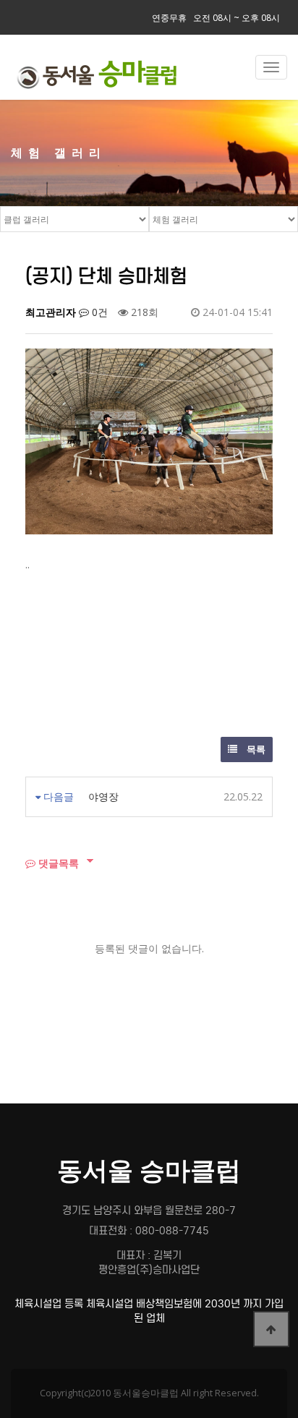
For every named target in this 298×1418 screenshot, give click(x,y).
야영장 (103, 796)
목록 (254, 749)
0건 (98, 312)
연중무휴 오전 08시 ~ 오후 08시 (216, 18)
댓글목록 (57, 863)
